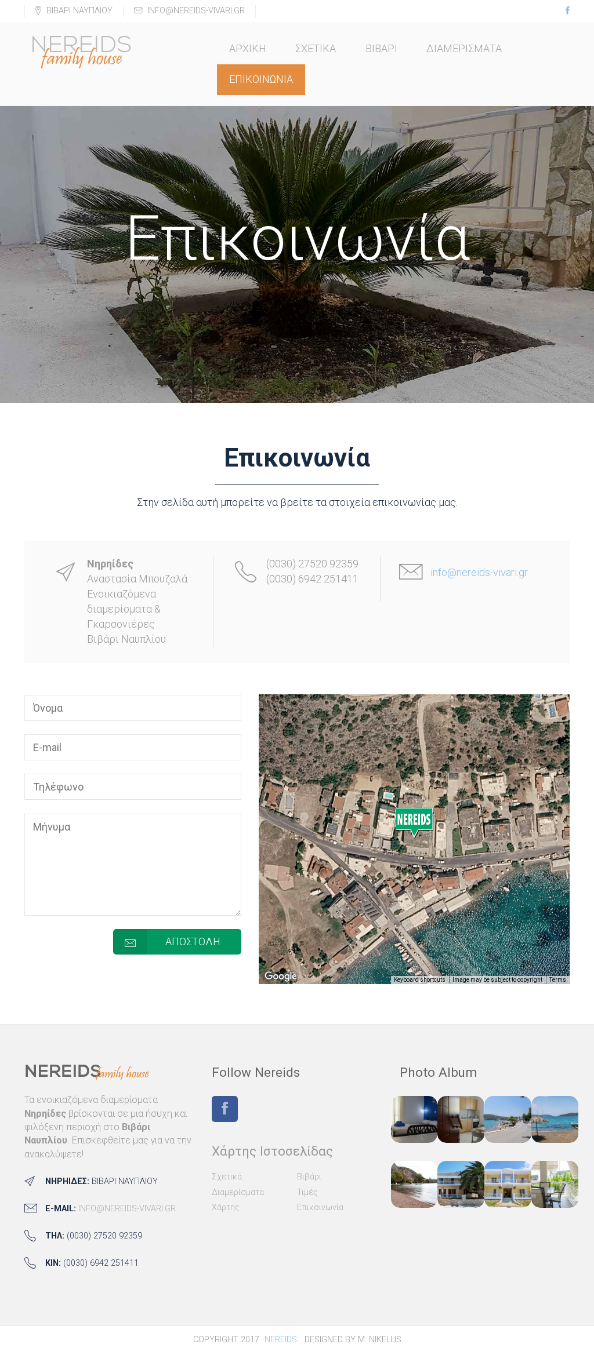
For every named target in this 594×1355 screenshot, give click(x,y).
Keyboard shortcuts (420, 980)
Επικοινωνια (261, 79)
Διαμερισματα (464, 48)
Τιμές (307, 1192)
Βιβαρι (381, 48)
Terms (557, 980)
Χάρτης (226, 1207)
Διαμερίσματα (238, 1192)
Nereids (281, 1340)
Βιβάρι (309, 1177)
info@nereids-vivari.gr (479, 572)
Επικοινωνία (320, 1207)
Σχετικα (315, 48)
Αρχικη (247, 48)
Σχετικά (227, 1177)
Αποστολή (192, 941)
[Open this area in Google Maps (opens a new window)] (281, 976)
